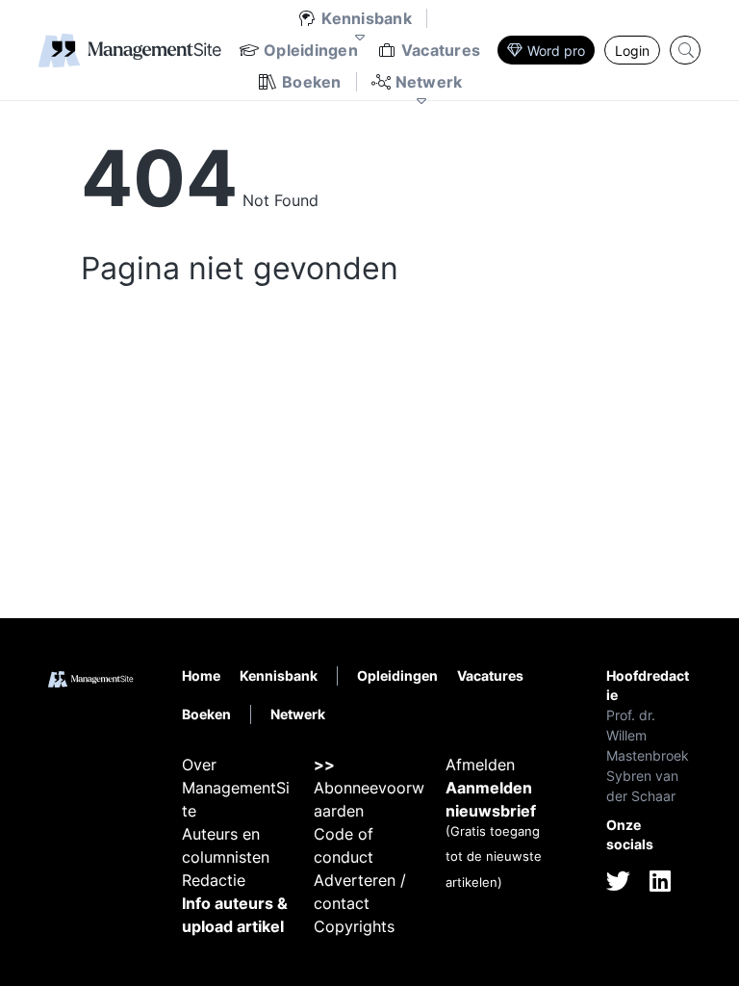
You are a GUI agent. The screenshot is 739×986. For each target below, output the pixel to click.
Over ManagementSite (236, 787)
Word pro (556, 50)
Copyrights (354, 926)
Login (632, 50)
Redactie (213, 880)
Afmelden (480, 764)
